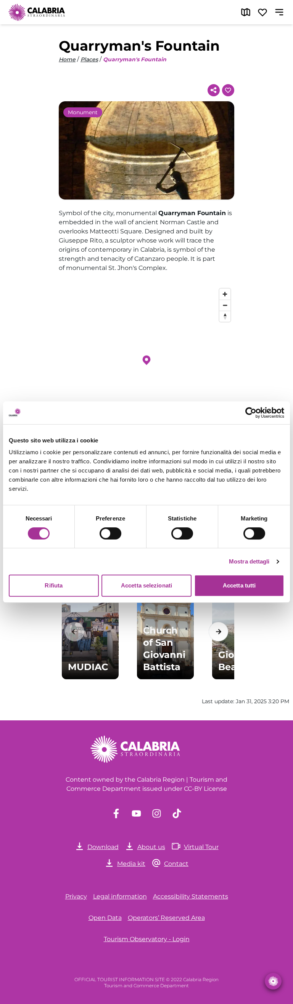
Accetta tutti (239, 585)
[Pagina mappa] (245, 12)
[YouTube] (136, 813)
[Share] (214, 90)
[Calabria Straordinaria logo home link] (37, 12)
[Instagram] (156, 813)
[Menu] (279, 12)
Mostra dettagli (249, 561)
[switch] (110, 533)
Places (89, 59)
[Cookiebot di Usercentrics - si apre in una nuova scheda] (250, 412)
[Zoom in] (224, 294)
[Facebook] (116, 813)
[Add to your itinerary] (228, 90)
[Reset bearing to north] (224, 316)
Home (67, 59)
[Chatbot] (273, 981)
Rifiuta (54, 585)
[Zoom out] (224, 305)
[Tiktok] (177, 813)
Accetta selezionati (146, 585)
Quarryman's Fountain (134, 59)
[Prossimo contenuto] (218, 631)
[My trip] (262, 12)
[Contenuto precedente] (74, 631)
